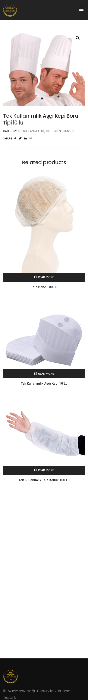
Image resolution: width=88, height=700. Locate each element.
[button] (81, 9)
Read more (46, 277)
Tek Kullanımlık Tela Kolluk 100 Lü (44, 480)
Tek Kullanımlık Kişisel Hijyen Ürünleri (46, 131)
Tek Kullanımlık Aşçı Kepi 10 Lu (44, 383)
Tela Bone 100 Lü (44, 287)
